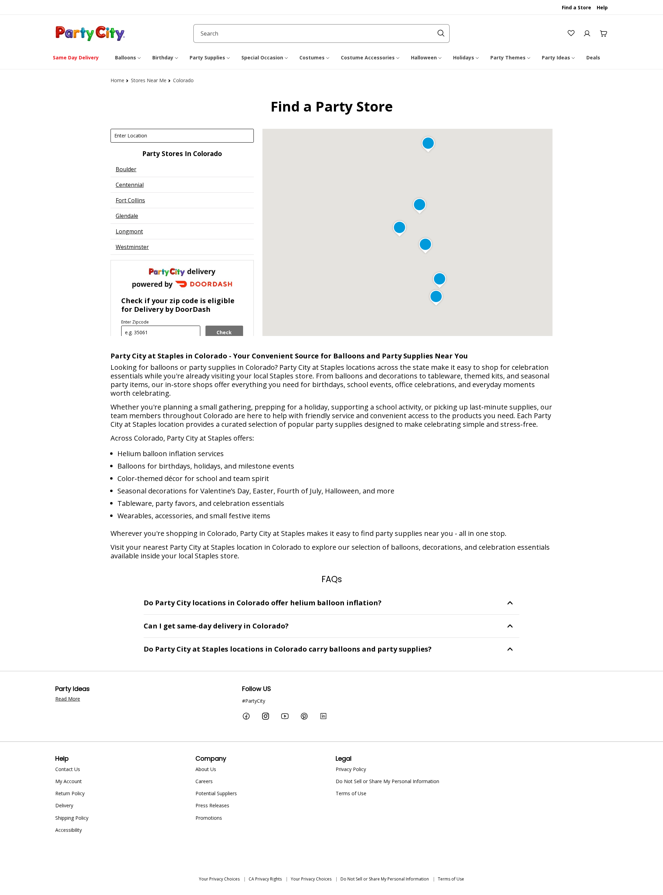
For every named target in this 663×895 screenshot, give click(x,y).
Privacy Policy (351, 769)
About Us (205, 769)
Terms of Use (351, 793)
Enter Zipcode (135, 322)
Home (117, 80)
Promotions (208, 818)
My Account (68, 781)
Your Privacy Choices (219, 879)
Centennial (130, 185)
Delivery (64, 805)
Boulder (126, 169)
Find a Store (576, 7)
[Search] (441, 33)
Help (602, 7)
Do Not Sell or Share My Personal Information (387, 781)
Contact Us (67, 769)
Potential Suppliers (216, 793)
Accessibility (68, 830)
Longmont (129, 231)
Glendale (127, 216)
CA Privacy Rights (265, 879)
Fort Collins (130, 200)
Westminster (132, 247)
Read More (67, 698)
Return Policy (70, 793)
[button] (128, 58)
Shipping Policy (71, 818)
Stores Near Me (148, 80)
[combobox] (321, 33)
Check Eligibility (224, 334)
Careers (204, 781)
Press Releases (212, 805)
